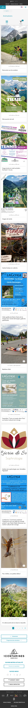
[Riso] (12, 695)
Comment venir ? (15, 680)
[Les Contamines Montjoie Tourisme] (14, 654)
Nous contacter (15, 684)
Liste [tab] (7, 24)
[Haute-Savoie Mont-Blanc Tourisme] (3, 695)
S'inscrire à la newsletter (14, 666)
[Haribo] (16, 695)
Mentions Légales (10, 692)
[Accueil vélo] (14, 699)
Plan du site (19, 692)
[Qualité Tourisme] (20, 695)
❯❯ (25, 628)
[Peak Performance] (7, 695)
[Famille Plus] (25, 695)
